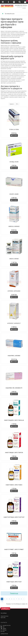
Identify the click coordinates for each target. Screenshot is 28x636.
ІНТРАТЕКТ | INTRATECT (14, 323)
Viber (3, 627)
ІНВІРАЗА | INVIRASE (14, 226)
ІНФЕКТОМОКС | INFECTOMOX (14, 485)
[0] (25, 1)
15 (17, 104)
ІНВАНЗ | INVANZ (14, 259)
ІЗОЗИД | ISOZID (14, 162)
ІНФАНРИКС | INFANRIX (14, 355)
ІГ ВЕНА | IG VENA (14, 129)
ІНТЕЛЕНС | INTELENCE (14, 291)
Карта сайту (3, 617)
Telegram (4, 628)
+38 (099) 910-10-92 (20, 5)
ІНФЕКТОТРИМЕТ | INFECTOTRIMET (14, 549)
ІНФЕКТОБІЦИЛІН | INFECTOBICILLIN (14, 420)
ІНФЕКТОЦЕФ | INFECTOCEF (14, 582)
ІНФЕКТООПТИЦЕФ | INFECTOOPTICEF (14, 517)
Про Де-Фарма (4, 613)
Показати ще (14, 593)
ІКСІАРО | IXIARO (14, 194)
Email (3, 631)
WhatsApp (4, 630)
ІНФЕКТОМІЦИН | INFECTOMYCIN (14, 452)
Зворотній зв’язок (4, 616)
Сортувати (12, 104)
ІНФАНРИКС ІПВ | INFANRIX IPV (14, 388)
